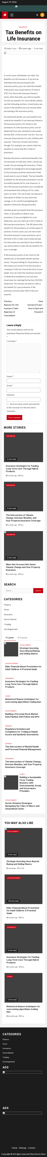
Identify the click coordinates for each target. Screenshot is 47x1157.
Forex (6, 609)
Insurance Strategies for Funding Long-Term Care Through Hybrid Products (22, 469)
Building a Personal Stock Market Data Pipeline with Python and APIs (22, 715)
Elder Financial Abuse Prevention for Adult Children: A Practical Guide (23, 911)
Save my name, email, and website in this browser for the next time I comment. (23, 407)
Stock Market (10, 619)
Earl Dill (21, 868)
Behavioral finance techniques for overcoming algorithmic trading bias (23, 1009)
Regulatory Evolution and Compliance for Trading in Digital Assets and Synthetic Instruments (22, 732)
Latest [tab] (10, 637)
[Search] (37, 14)
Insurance (23, 27)
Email (10, 385)
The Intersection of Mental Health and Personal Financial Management (23, 748)
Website (10, 395)
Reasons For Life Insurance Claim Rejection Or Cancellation (11, 308)
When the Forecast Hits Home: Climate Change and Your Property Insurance (23, 567)
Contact (31, 1147)
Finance (7, 604)
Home (14, 1147)
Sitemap (22, 1147)
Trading (7, 624)
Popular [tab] (24, 637)
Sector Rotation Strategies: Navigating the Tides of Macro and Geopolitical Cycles (22, 806)
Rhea (22, 476)
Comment (12, 341)
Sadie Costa (12, 48)
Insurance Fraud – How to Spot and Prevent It (35, 306)
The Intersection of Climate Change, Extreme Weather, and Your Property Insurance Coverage (23, 518)
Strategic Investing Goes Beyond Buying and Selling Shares (30, 651)
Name (10, 376)
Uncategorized (10, 629)
